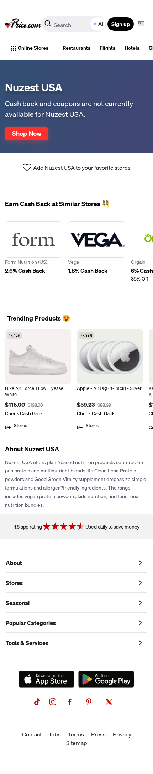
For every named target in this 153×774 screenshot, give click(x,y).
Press (98, 734)
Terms (76, 734)
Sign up (120, 24)
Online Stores (33, 48)
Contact (32, 734)
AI (100, 24)
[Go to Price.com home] (23, 24)
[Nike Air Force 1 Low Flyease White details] (38, 356)
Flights (107, 48)
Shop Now (26, 133)
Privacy (122, 734)
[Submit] (47, 25)
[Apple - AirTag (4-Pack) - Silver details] (110, 356)
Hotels (132, 48)
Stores (14, 582)
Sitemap (76, 743)
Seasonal (18, 602)
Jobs (55, 734)
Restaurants (76, 48)
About (14, 562)
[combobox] (74, 23)
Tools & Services (27, 643)
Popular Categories (31, 622)
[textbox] (141, 24)
